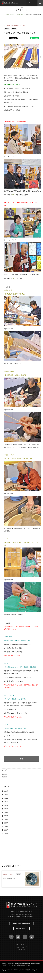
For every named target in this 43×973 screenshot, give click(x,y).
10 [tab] (25, 68)
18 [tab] (23, 71)
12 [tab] (30, 68)
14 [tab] (34, 68)
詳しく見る (19, 884)
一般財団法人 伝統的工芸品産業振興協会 (21, 923)
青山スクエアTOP (9, 14)
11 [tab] (27, 68)
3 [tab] (10, 68)
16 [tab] (38, 68)
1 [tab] (5, 68)
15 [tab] (36, 68)
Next (40, 56)
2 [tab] (8, 68)
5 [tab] (14, 68)
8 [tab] (21, 68)
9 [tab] (23, 68)
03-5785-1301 (17, 914)
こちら (14, 195)
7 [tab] (19, 68)
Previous (3, 56)
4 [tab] (12, 68)
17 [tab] (21, 71)
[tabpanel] (21, 56)
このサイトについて (20, 944)
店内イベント (20, 14)
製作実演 (14, 28)
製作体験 (7, 28)
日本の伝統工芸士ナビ (21, 928)
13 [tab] (32, 68)
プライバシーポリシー (21, 947)
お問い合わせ (21, 949)
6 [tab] (16, 68)
